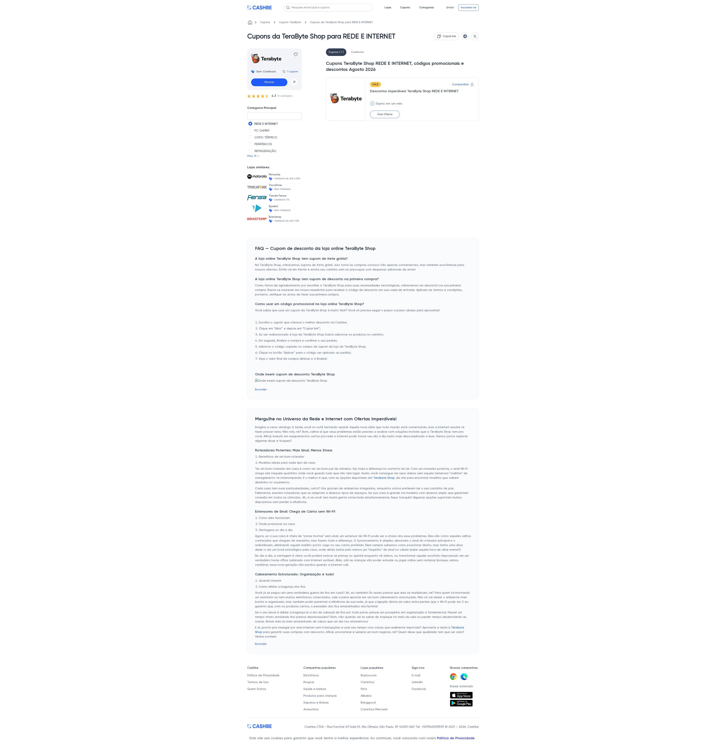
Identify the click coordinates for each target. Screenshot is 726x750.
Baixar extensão (461, 686)
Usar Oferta (385, 114)
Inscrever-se (468, 7)
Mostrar (269, 82)
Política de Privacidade (456, 738)
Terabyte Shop (383, 478)
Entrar (450, 7)
